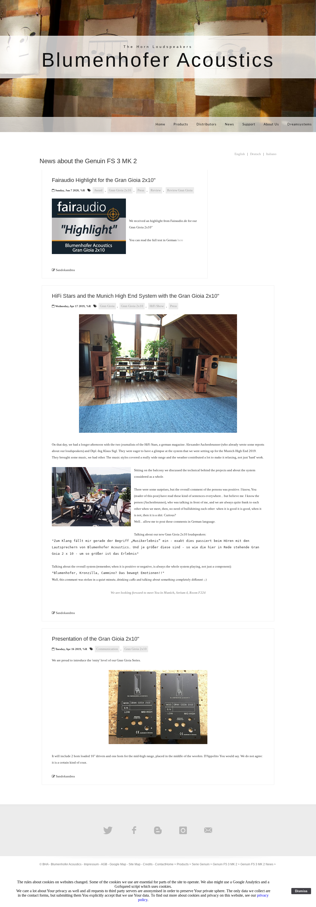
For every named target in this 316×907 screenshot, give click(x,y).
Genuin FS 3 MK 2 (225, 864)
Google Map (118, 864)
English (240, 154)
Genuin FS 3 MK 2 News (256, 864)
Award (98, 190)
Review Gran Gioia (180, 190)
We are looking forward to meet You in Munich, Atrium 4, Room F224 (158, 592)
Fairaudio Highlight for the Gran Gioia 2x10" (104, 180)
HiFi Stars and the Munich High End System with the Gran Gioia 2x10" (135, 296)
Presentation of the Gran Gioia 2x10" (95, 639)
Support (248, 124)
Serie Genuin (201, 864)
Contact (160, 864)
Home (160, 124)
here (180, 240)
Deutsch (255, 154)
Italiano (271, 154)
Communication (107, 649)
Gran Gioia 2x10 (120, 190)
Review (156, 190)
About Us (271, 124)
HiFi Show (157, 306)
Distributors (207, 124)
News (229, 124)
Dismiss (301, 891)
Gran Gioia (107, 306)
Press (141, 190)
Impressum (91, 864)
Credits (148, 864)
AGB (104, 864)
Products (181, 124)
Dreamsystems (299, 124)
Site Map (134, 864)
